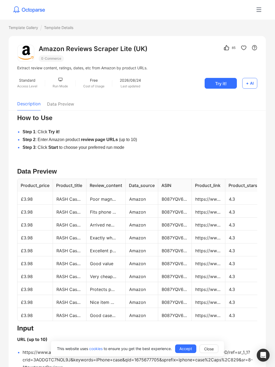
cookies (96, 348)
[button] (263, 355)
